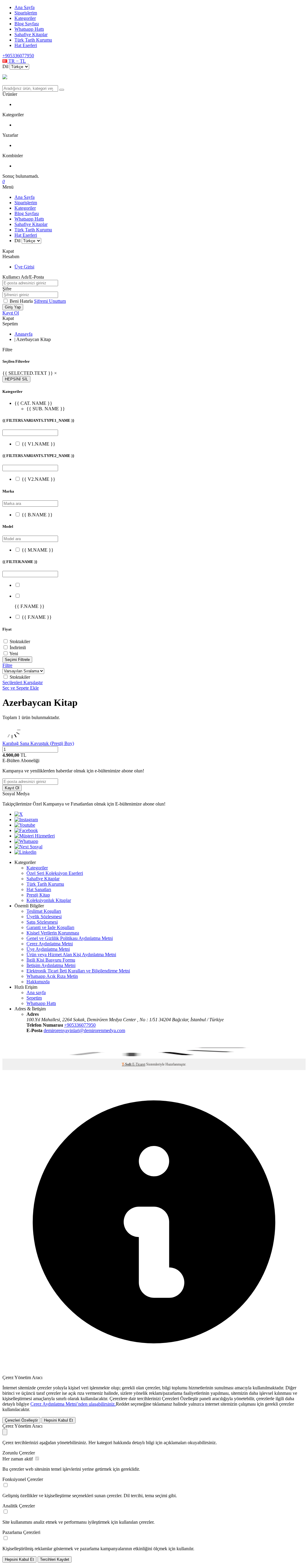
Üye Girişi (24, 266)
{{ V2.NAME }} (38, 479)
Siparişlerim (25, 12)
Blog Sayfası (26, 23)
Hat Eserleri (25, 45)
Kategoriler (25, 18)
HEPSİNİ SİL (16, 379)
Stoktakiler (20, 641)
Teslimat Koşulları (43, 911)
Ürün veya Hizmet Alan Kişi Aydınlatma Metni (71, 954)
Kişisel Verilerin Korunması (52, 932)
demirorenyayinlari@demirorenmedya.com (84, 1030)
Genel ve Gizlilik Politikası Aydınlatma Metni (69, 938)
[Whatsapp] (26, 841)
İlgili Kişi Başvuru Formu (50, 959)
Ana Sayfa (24, 7)
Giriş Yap (13, 307)
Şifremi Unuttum (50, 301)
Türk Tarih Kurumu (33, 39)
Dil (5, 66)
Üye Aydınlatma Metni (48, 949)
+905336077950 (18, 55)
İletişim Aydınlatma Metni (50, 965)
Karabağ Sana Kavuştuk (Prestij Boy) (38, 743)
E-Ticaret (138, 1064)
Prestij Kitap (38, 894)
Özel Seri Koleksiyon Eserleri (54, 873)
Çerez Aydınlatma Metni (49, 943)
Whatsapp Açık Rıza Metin (52, 976)
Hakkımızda (38, 981)
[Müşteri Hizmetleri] (34, 835)
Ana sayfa (36, 992)
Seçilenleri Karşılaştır (22, 682)
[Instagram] (26, 819)
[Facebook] (26, 830)
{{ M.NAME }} (38, 549)
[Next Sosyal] (28, 846)
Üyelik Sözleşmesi (44, 916)
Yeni (13, 653)
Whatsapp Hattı (29, 29)
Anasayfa (23, 333)
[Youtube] (24, 825)
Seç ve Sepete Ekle (20, 687)
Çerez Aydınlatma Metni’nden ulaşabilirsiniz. (73, 1404)
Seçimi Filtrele (17, 659)
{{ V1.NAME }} (38, 443)
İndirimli (18, 647)
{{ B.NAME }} (37, 514)
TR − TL (16, 61)
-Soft (127, 1064)
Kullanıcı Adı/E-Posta (23, 277)
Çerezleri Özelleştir (21, 1420)
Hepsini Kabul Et (58, 1420)
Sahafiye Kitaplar (31, 34)
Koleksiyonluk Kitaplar (48, 900)
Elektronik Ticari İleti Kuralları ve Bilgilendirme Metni (78, 970)
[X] (18, 814)
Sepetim (34, 997)
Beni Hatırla (22, 301)
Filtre (7, 665)
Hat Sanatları (38, 889)
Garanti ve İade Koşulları (50, 927)
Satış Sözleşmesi (42, 922)
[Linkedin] (25, 852)
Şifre (6, 288)
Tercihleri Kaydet (54, 1559)
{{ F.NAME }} (37, 617)
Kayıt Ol (10, 312)
